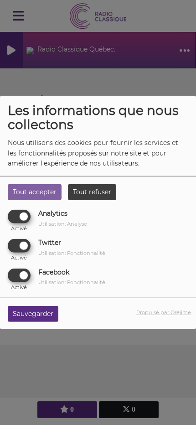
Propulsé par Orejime (163, 312)
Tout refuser (92, 192)
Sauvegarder (33, 313)
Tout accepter (35, 192)
